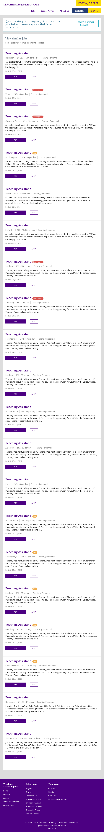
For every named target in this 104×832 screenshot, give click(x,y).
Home (5, 791)
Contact (6, 798)
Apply (34, 77)
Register (29, 788)
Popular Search (32, 813)
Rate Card (52, 795)
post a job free (88, 3)
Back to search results (86, 23)
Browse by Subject (33, 803)
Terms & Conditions (11, 801)
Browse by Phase (33, 810)
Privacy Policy (8, 805)
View (15, 77)
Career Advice (47, 10)
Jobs (33, 10)
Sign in (28, 792)
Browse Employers (33, 799)
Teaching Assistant (18, 53)
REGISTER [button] (79, 10)
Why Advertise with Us (57, 799)
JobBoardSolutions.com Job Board (52, 825)
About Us (64, 10)
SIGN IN (94, 10)
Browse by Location (34, 806)
